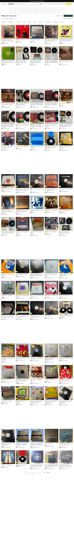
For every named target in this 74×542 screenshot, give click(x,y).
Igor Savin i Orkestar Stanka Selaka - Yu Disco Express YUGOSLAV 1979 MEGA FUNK (8, 232)
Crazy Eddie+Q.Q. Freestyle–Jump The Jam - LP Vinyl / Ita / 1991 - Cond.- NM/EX (65, 40)
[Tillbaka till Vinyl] (2, 18)
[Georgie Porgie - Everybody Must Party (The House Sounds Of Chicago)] (22, 181)
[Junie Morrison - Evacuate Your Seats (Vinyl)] (8, 350)
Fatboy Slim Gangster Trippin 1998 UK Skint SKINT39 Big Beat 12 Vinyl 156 (51, 465)
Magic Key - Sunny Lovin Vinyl (7, 188)
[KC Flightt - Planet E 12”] (22, 32)
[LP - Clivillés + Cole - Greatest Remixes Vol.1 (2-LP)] (8, 138)
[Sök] (34, 4)
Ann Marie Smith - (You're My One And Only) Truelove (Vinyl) (65, 380)
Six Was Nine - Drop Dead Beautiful (66, 188)
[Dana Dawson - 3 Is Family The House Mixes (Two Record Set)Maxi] (22, 436)
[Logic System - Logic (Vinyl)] (8, 288)
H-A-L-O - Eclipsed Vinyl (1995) (22, 274)
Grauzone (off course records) (36, 210)
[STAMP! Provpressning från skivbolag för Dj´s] (8, 436)
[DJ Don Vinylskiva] (51, 308)
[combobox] (25, 4)
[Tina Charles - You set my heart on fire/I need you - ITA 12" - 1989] (8, 308)
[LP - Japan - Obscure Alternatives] (22, 138)
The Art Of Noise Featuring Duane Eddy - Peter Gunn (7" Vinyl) (7, 104)
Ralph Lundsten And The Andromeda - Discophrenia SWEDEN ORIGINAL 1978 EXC (64, 232)
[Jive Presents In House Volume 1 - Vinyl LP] (37, 224)
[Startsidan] (11, 4)
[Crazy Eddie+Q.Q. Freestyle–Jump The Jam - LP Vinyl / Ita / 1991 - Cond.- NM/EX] (66, 32)
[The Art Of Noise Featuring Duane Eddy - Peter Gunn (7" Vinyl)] (8, 96)
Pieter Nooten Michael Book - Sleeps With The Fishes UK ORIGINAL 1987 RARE (36, 62)
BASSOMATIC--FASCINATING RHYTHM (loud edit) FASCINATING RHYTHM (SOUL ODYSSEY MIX (36, 125)
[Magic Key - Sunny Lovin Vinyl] (8, 181)
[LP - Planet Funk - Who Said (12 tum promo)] (37, 138)
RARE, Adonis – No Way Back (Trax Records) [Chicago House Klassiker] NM (22, 380)
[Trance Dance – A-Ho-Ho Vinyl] (51, 202)
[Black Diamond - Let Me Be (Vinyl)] (51, 288)
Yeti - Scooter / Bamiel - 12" (64, 210)
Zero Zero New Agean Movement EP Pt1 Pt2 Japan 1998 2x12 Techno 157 (36, 465)
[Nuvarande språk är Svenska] (41, 4)
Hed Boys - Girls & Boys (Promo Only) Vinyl (7, 275)
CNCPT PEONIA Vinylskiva (35, 39)
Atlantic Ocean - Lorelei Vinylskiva (22, 295)
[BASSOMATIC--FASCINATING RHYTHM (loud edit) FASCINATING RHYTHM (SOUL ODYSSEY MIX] (37, 117)
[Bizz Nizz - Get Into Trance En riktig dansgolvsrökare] (37, 393)
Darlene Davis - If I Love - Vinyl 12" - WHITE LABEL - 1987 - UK (51, 147)
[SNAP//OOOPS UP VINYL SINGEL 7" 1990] (22, 117)
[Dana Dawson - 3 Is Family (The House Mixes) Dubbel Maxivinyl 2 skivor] (37, 436)
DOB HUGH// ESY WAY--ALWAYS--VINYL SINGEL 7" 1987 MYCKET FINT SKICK (51, 104)
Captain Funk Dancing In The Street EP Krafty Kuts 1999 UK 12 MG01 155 (65, 465)
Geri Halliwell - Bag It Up (6, 379)
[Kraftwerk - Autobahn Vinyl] (8, 457)
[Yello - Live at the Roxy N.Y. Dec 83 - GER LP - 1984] (22, 308)
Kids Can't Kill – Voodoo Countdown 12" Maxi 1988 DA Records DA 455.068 (7, 211)
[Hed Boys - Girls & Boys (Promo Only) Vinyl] (8, 266)
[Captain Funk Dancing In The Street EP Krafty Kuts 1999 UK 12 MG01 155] (66, 457)
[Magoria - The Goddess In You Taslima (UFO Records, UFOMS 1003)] (37, 266)
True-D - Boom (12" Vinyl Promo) (36, 358)
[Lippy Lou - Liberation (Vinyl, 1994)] (37, 288)
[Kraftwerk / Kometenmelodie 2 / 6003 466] (51, 117)
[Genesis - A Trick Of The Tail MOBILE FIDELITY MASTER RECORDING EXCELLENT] (22, 53)
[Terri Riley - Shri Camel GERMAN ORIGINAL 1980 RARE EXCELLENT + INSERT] (51, 53)
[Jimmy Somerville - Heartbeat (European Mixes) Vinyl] (37, 308)
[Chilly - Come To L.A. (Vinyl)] (66, 96)
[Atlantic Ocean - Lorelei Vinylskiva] (22, 288)
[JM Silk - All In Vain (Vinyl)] (22, 350)
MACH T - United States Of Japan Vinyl (36, 189)
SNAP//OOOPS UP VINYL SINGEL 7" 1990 (22, 125)
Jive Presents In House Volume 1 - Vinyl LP (36, 232)
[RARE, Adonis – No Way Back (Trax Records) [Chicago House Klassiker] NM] (22, 372)
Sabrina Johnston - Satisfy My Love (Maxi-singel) (50, 402)
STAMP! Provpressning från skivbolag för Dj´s (6, 444)
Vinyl (4, 18)
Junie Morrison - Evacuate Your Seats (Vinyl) (7, 359)
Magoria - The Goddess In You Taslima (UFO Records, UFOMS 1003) (36, 275)
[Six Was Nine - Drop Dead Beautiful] (66, 181)
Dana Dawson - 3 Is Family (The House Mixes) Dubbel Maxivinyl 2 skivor (36, 444)
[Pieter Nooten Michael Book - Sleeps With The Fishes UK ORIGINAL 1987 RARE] (37, 53)
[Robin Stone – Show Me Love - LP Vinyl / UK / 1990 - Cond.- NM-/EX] (8, 53)
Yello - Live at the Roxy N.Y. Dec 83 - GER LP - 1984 (22, 316)
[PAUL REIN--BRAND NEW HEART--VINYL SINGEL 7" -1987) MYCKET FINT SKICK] (37, 96)
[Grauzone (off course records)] (37, 202)
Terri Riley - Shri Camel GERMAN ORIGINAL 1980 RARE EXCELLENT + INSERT (51, 62)
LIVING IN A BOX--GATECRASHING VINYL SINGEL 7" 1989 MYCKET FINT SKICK (7, 125)
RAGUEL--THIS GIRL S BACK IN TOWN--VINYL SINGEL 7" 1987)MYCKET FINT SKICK (21, 104)
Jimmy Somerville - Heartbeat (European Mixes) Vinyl (36, 316)
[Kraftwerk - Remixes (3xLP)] (51, 372)
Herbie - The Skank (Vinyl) (64, 295)
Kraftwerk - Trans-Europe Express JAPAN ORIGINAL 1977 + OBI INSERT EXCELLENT (65, 125)
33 (44, 472)
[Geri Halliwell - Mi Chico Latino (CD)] (66, 350)
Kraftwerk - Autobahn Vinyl (6, 464)
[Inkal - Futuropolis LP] (51, 436)
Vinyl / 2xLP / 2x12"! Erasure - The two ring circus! (65, 316)
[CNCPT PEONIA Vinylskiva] (37, 32)
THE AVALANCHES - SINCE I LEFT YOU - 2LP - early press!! (65, 444)
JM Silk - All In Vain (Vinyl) (20, 358)
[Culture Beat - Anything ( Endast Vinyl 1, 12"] (22, 224)
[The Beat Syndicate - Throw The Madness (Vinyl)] (66, 393)
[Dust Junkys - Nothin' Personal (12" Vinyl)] (66, 53)
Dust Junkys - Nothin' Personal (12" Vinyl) (66, 62)
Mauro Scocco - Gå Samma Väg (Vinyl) (51, 275)
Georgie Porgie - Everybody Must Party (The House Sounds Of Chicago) (22, 189)
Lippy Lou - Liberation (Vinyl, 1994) (37, 295)
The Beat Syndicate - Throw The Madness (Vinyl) (65, 402)
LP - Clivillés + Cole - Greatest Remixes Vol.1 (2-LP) (7, 147)
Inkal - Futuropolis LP (49, 443)
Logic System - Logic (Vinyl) (6, 295)
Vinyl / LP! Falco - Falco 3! (21, 464)
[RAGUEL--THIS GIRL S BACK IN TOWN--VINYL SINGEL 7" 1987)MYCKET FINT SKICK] (22, 96)
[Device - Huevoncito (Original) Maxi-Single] (66, 138)
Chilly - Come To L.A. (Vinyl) (64, 103)
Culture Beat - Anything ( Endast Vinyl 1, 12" (22, 232)
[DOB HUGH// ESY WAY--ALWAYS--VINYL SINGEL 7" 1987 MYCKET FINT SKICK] (51, 96)
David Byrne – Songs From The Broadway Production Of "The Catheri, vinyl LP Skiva (22, 211)
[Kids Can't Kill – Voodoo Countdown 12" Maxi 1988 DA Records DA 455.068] (8, 202)
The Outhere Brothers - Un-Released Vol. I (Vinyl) (50, 359)
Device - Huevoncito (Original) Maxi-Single (65, 147)
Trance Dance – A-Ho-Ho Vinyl (50, 210)
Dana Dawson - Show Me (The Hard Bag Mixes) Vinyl (50, 189)
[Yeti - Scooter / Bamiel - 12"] (66, 202)
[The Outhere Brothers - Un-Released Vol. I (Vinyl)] (51, 350)
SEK (44, 3)
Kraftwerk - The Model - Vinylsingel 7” (20, 402)
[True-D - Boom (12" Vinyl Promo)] (37, 350)
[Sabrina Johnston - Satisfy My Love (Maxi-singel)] (51, 393)
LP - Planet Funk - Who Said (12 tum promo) (36, 147)
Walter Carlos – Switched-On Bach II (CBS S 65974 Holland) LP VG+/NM (51, 40)
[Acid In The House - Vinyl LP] (8, 393)
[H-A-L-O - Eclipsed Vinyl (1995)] (22, 266)
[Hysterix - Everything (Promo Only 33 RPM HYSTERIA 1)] (66, 266)
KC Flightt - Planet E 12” (20, 39)
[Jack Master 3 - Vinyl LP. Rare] (51, 224)
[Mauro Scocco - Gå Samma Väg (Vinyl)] (51, 266)
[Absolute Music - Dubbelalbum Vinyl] (37, 372)
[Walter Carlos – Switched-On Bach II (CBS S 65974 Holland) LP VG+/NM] (51, 32)
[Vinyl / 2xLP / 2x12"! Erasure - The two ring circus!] (66, 308)
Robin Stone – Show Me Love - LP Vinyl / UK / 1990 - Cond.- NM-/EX (7, 62)
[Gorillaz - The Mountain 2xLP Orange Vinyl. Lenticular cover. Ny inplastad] (8, 32)
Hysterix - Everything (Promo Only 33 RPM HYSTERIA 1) (65, 275)
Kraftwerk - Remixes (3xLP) (50, 379)
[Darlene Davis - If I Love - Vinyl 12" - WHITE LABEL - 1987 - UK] (51, 138)
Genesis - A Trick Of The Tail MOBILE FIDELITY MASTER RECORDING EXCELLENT (21, 62)
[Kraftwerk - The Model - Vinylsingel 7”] (22, 393)
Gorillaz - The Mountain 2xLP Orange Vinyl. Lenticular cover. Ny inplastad (7, 40)
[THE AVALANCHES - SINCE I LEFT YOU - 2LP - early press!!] (66, 436)
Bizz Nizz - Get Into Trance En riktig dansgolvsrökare (36, 402)
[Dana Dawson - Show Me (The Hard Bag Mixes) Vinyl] (51, 181)
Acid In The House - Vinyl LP (6, 401)
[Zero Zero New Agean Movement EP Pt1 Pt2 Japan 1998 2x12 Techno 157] (37, 457)
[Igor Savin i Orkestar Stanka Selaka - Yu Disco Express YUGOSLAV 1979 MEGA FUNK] (8, 224)
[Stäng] (73, 1)
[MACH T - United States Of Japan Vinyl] (37, 181)
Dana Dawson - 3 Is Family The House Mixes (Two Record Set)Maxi (21, 444)
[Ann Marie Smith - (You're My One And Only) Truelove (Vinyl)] (66, 372)
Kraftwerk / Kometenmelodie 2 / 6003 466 (51, 125)
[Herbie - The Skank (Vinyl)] (66, 288)
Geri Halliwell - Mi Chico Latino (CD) (66, 358)
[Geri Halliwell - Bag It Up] (8, 372)
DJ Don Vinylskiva (48, 315)
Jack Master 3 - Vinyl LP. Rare (50, 231)
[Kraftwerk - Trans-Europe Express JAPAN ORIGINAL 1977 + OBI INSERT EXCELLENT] (66, 117)
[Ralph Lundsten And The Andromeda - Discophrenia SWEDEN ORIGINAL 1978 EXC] (66, 224)
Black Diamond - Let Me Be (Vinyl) (51, 295)
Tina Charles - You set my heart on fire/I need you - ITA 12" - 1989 (8, 316)
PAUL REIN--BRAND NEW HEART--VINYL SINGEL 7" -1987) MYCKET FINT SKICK (36, 104)
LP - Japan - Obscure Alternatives (22, 146)
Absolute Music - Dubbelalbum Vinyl (36, 380)
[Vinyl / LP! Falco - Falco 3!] (22, 457)
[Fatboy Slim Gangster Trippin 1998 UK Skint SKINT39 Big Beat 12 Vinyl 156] (51, 457)
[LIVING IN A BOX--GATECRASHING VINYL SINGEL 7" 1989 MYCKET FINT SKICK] (8, 117)
